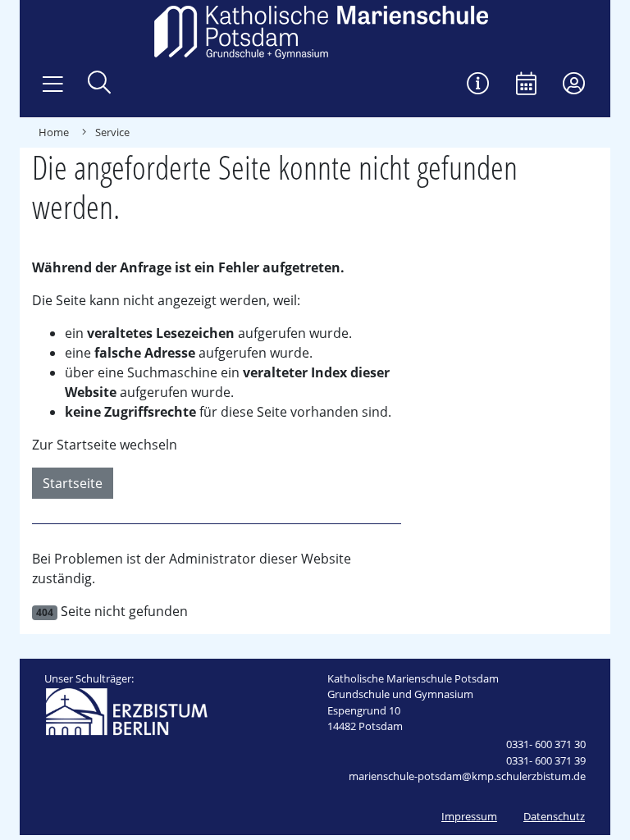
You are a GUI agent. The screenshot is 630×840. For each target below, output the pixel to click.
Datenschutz (554, 816)
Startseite (73, 483)
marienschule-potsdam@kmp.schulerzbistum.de (467, 776)
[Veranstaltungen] (526, 85)
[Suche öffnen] (99, 84)
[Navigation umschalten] (53, 84)
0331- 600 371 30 (546, 744)
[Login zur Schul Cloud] (574, 85)
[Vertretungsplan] (478, 85)
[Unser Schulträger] (126, 710)
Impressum (469, 816)
